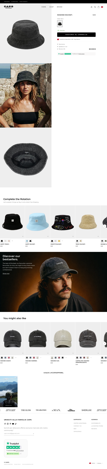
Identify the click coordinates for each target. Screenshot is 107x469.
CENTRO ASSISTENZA (80, 423)
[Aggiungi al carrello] (23, 236)
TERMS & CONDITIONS (8, 464)
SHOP (51, 7)
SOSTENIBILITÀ (95, 423)
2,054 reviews (81, 53)
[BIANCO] (5, 240)
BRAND (59, 7)
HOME (43, 7)
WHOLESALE (77, 431)
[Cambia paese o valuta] (102, 7)
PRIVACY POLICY (17, 464)
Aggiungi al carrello (76, 34)
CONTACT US (77, 426)
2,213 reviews (20, 450)
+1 (62, 240)
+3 (12, 240)
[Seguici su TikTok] (16, 424)
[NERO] (1, 240)
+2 (15, 357)
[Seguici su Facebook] (5, 424)
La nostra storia (14, 1)
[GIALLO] (59, 240)
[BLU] (26, 240)
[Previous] (2, 226)
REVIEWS (94, 428)
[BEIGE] (8, 240)
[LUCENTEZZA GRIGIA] (12, 357)
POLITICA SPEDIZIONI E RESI (27, 464)
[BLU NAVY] (5, 357)
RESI (75, 428)
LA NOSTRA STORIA (97, 426)
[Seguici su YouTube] (13, 424)
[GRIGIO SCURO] (102, 240)
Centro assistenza (23, 1)
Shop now (6, 273)
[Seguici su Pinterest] (10, 424)
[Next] (104, 226)
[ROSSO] (8, 357)
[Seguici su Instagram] (8, 424)
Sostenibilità (7, 1)
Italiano (99, 463)
